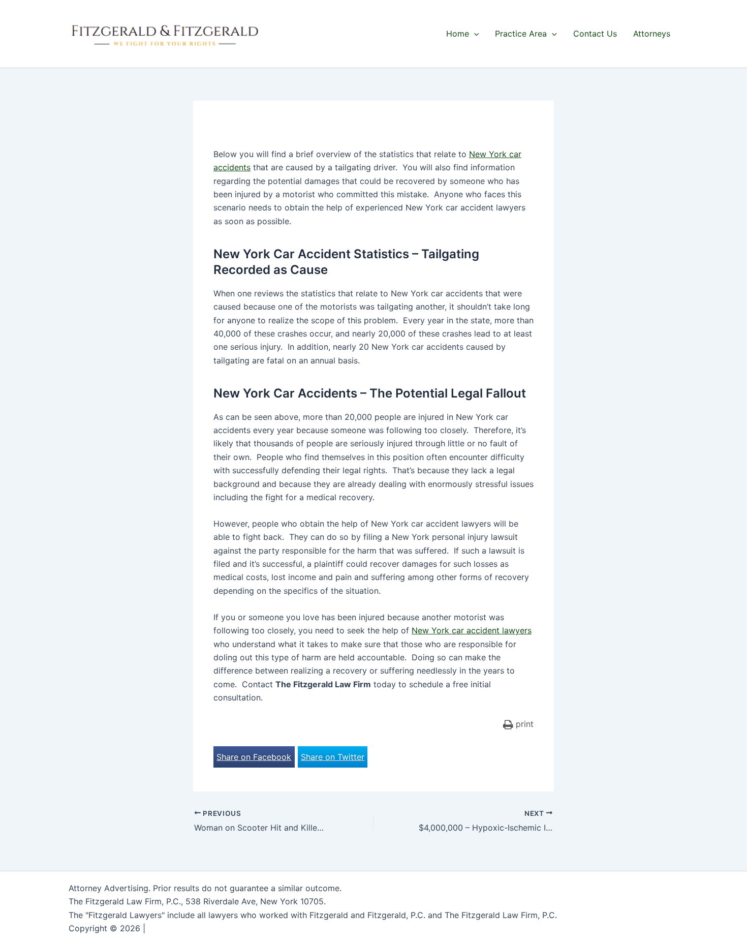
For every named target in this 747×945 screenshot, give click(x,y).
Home (457, 33)
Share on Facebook (253, 757)
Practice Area (521, 33)
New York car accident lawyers (472, 630)
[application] (474, 33)
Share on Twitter (332, 757)
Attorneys (651, 33)
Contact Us (595, 33)
